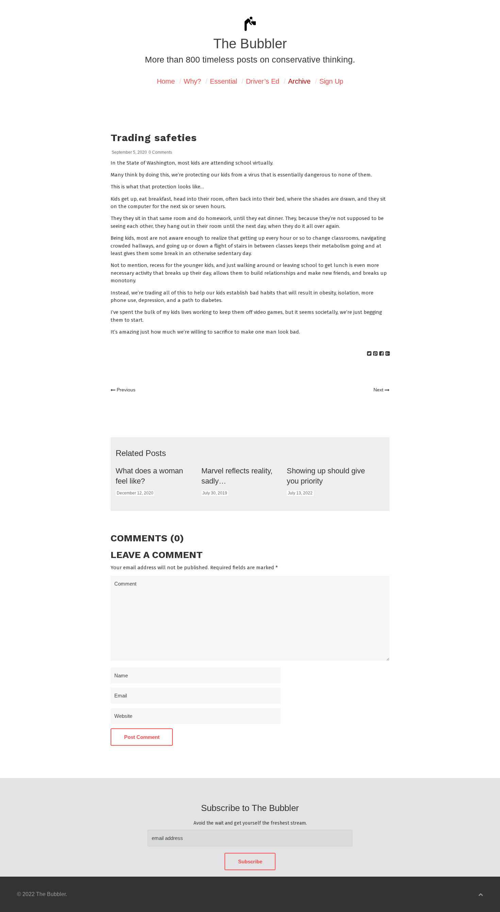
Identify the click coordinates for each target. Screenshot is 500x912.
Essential (223, 81)
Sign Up (331, 81)
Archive (299, 81)
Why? (192, 81)
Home (166, 81)
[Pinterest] (375, 353)
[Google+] (387, 353)
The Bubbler (250, 43)
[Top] (480, 894)
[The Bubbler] (250, 30)
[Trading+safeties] (369, 353)
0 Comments (160, 152)
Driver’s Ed (262, 81)
